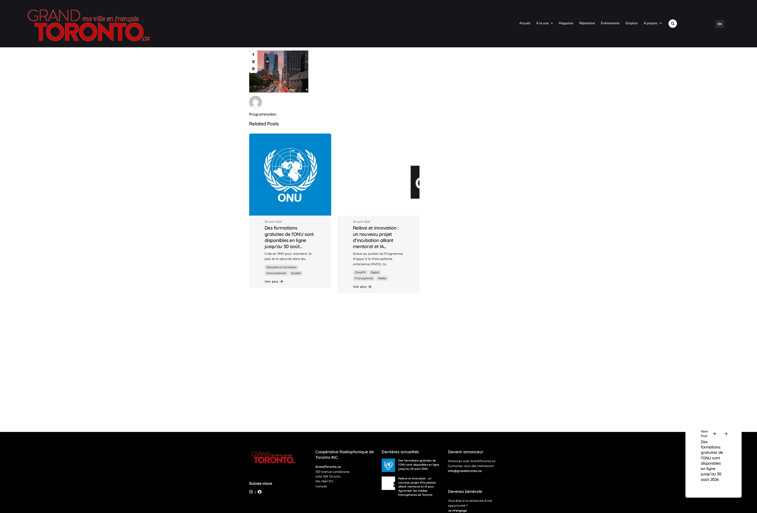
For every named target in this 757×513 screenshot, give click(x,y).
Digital (375, 272)
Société (296, 273)
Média (382, 278)
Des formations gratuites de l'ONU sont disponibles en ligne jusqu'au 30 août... (289, 237)
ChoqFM (360, 272)
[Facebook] (253, 54)
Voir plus (271, 281)
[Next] (726, 433)
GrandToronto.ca (328, 467)
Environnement (276, 273)
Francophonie (364, 278)
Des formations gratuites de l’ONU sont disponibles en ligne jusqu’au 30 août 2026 (418, 464)
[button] (672, 23)
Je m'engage (457, 510)
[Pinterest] (253, 68)
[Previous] (715, 433)
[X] (253, 61)
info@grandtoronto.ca (465, 471)
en (720, 24)
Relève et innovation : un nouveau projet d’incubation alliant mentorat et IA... (376, 237)
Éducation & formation (281, 267)
